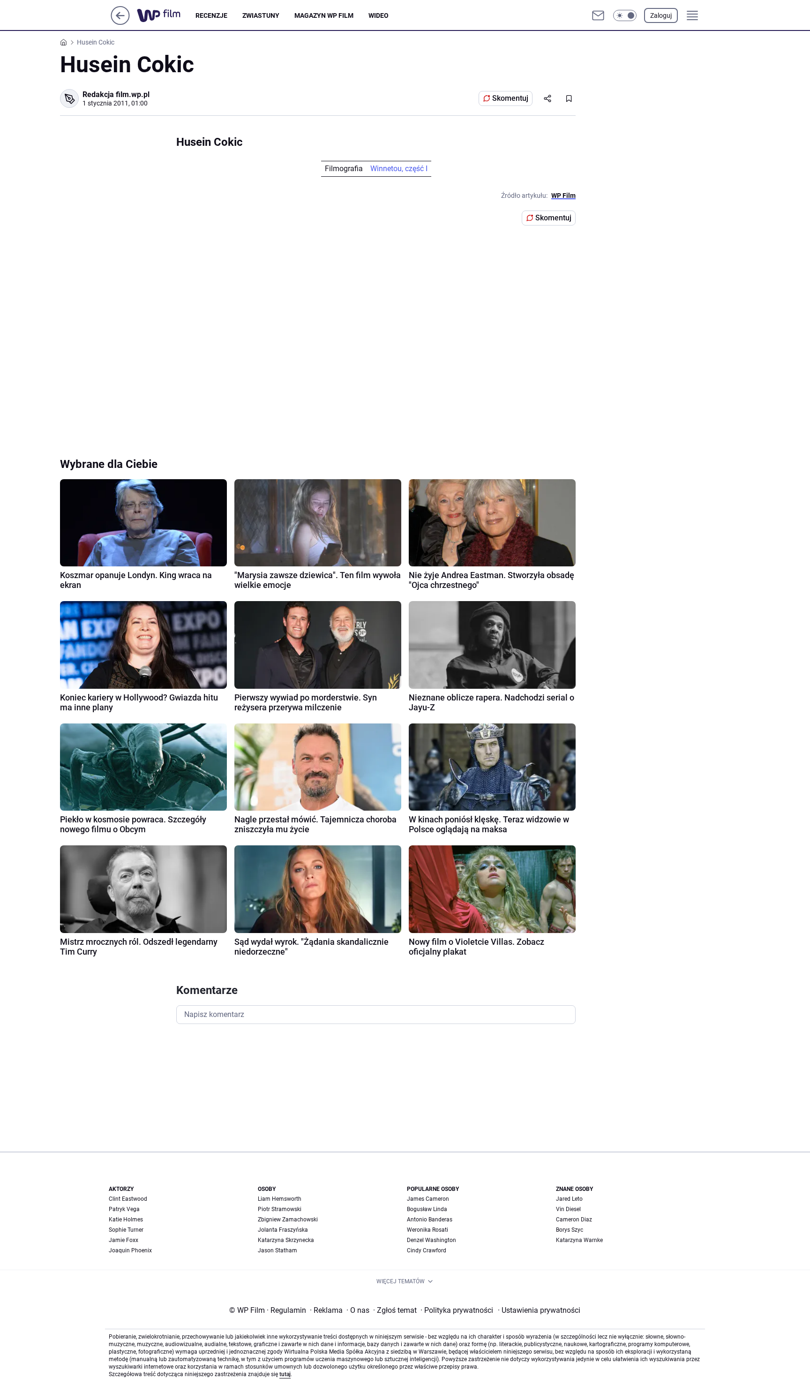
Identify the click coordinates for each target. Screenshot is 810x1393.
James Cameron (428, 1199)
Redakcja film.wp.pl (116, 94)
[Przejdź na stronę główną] (120, 22)
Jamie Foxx (123, 1240)
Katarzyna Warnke (579, 1240)
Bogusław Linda (427, 1209)
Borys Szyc (569, 1230)
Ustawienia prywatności (539, 1310)
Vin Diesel (568, 1209)
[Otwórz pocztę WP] (598, 15)
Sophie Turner (126, 1230)
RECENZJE (211, 15)
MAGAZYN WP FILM (323, 15)
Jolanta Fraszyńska (283, 1230)
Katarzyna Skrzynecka (286, 1240)
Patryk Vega (124, 1209)
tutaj (285, 1374)
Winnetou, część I (399, 168)
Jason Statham (277, 1250)
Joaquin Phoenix (130, 1250)
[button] (625, 15)
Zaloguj (661, 15)
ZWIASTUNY (260, 15)
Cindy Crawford (426, 1250)
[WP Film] (166, 15)
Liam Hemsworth (279, 1199)
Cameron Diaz (574, 1219)
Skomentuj (510, 98)
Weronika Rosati (427, 1230)
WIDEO (378, 15)
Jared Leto (569, 1199)
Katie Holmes (126, 1219)
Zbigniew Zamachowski (288, 1219)
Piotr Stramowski (279, 1209)
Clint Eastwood (128, 1199)
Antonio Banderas (429, 1219)
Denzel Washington (431, 1240)
